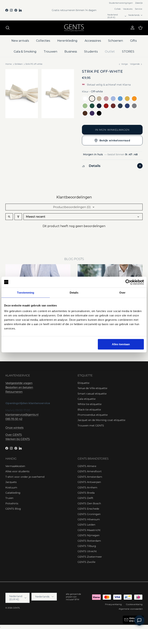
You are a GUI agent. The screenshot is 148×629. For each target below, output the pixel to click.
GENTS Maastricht (89, 530)
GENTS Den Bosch (89, 503)
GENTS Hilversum (89, 519)
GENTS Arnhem (87, 487)
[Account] (132, 28)
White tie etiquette (89, 404)
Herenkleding (67, 40)
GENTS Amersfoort (90, 471)
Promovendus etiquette (93, 414)
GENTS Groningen (89, 514)
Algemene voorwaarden (131, 609)
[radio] (85, 99)
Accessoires (93, 40)
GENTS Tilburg (87, 546)
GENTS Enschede (88, 508)
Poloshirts (11, 503)
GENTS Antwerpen (89, 482)
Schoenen (115, 40)
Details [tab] (74, 292)
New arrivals (20, 40)
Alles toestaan (121, 344)
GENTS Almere (87, 466)
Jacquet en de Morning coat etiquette (101, 420)
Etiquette (83, 383)
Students (91, 51)
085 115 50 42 (13, 419)
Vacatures (127, 9)
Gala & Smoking (25, 51)
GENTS (16, 608)
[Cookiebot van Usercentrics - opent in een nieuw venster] (128, 282)
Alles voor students (17, 471)
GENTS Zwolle (86, 562)
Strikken (19, 64)
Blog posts (74, 259)
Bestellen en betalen (19, 387)
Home (8, 64)
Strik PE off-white (33, 64)
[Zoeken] (7, 28)
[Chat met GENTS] (139, 620)
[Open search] (9, 216)
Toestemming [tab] (25, 292)
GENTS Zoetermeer (90, 556)
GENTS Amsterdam (90, 476)
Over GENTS (13, 434)
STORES (128, 51)
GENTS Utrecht (87, 551)
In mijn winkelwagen (112, 129)
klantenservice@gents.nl (21, 414)
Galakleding (12, 492)
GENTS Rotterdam (89, 540)
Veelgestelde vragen (18, 383)
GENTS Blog (13, 508)
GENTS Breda (86, 492)
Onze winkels (14, 427)
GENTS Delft (85, 498)
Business (70, 51)
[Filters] (18, 216)
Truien (9, 498)
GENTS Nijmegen (88, 535)
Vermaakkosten (15, 466)
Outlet (110, 51)
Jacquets (11, 482)
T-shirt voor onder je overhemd (24, 476)
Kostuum (11, 487)
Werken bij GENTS (17, 439)
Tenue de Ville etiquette (92, 388)
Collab (117, 9)
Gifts (133, 40)
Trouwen (50, 51)
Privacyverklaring (113, 604)
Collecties (43, 40)
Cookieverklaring (134, 604)
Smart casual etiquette (92, 393)
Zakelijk (139, 3)
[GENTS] (74, 28)
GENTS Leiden (86, 524)
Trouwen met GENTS (91, 425)
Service (138, 9)
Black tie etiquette (89, 409)
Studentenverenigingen (121, 3)
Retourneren (14, 391)
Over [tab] (122, 292)
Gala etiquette (86, 398)
